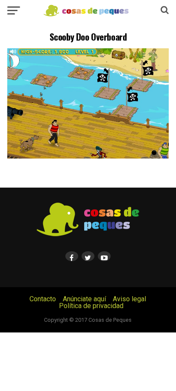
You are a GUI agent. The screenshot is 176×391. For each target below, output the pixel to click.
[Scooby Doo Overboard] (88, 156)
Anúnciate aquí (84, 299)
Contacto (42, 299)
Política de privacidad (91, 306)
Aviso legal (129, 299)
